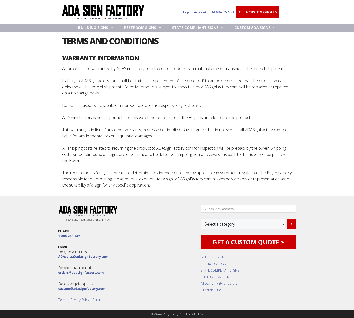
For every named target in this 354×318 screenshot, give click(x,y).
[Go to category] (291, 224)
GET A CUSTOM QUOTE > (258, 12)
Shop (185, 12)
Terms (62, 299)
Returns (98, 299)
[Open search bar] (286, 12)
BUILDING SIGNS (93, 27)
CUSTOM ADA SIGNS (252, 27)
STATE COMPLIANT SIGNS (195, 27)
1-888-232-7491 (222, 12)
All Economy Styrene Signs (219, 283)
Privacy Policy (79, 299)
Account (200, 12)
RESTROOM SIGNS (140, 27)
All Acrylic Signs (211, 290)
